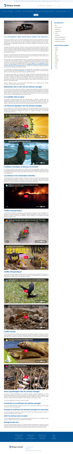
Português (43, 1)
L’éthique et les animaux (7, 11)
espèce (33, 63)
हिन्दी (19, 1)
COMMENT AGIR (49, 5)
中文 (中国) (16, 1)
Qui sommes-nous (42, 436)
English (32, 1)
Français (51, 1)
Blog (56, 25)
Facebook (33, 450)
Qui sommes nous (58, 27)
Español (35, 1)
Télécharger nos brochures (60, 41)
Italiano (39, 1)
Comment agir (57, 29)
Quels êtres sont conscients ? (60, 39)
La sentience (19, 436)
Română (22, 1)
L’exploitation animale (28, 11)
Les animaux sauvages (19, 438)
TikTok (36, 450)
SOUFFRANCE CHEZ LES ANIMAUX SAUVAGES (44, 11)
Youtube (27, 450)
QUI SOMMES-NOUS (41, 5)
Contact (53, 436)
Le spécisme (57, 35)
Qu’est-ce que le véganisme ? (60, 37)
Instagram (30, 450)
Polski (55, 1)
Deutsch (47, 1)
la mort (29, 70)
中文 (56, 51)
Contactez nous (58, 31)
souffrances (21, 70)
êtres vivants (14, 64)
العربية (29, 1)
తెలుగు (26, 1)
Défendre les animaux (42, 435)
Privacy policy (53, 438)
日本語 (58, 1)
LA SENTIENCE (18, 11)
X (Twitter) (39, 450)
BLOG (69, 11)
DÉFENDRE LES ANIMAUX (61, 11)
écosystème (41, 63)
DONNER (36, 14)
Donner (56, 33)
